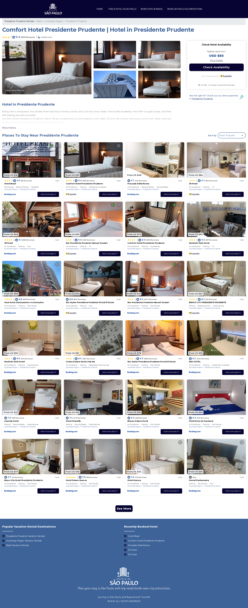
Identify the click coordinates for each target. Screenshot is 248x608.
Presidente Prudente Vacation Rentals (25, 536)
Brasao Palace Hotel (137, 421)
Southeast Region (54, 21)
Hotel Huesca (134, 480)
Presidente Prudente (76, 21)
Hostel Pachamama (199, 480)
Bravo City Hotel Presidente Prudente (23, 480)
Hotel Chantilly (73, 421)
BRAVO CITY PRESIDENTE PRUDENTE (207, 302)
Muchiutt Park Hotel (199, 243)
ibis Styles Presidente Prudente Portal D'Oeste (90, 302)
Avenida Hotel (11, 421)
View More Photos (14, 90)
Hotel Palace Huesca (76, 480)
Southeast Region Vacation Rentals (24, 540)
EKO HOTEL (195, 361)
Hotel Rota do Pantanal (201, 421)
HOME (100, 9)
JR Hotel (193, 183)
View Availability (48, 194)
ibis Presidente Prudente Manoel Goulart (87, 243)
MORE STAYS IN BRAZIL (152, 9)
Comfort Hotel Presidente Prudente (84, 183)
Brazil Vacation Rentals (17, 545)
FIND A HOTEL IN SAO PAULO (122, 9)
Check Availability (216, 67)
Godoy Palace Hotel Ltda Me (80, 361)
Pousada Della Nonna (138, 183)
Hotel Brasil (10, 183)
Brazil (39, 21)
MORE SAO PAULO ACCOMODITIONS (184, 9)
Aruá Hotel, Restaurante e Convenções (24, 302)
